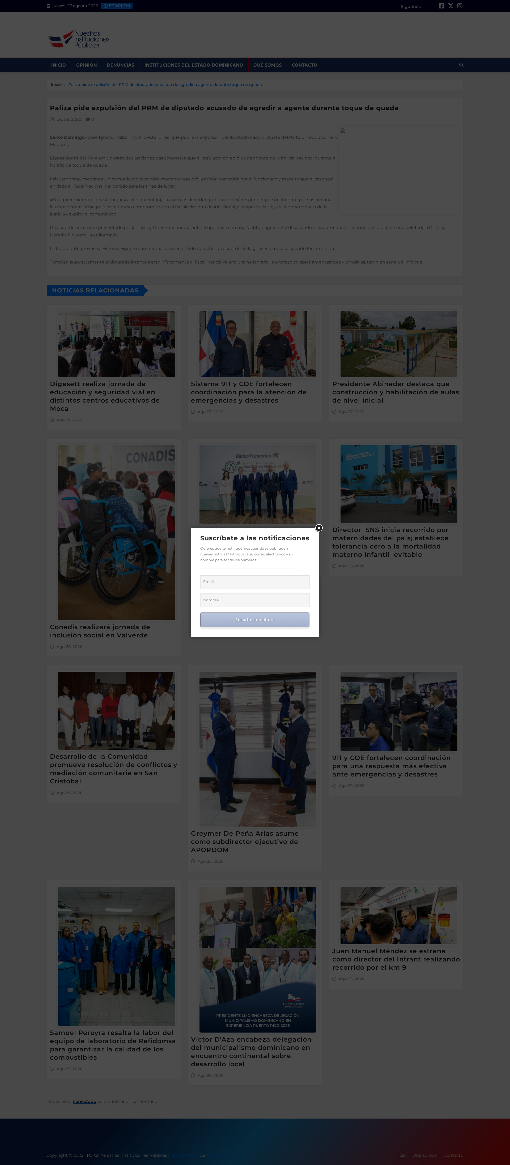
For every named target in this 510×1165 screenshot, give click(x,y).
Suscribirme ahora (255, 619)
